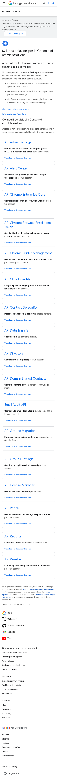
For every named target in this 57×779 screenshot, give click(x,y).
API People (12, 508)
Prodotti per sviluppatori (12, 657)
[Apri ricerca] (44, 3)
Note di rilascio (8, 661)
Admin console (11, 11)
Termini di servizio (9, 669)
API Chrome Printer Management (28, 253)
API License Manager (19, 485)
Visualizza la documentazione (15, 109)
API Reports (12, 536)
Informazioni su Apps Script (14, 114)
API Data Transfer (17, 330)
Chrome (5, 739)
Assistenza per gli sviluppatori (14, 665)
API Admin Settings (17, 142)
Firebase (5, 743)
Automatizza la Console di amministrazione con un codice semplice (28, 65)
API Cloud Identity (17, 279)
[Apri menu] (4, 3)
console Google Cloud (11, 689)
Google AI (6, 751)
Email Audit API (15, 405)
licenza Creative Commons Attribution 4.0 (38, 589)
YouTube (6, 718)
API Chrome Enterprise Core (24, 195)
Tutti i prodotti (8, 756)
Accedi (51, 3)
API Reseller (12, 559)
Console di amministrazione (13, 681)
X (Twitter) (6, 713)
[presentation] (28, 53)
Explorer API (7, 694)
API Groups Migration (20, 431)
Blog (4, 705)
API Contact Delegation (21, 308)
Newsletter (6, 709)
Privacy (14, 767)
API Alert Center (16, 168)
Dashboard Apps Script (11, 685)
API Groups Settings (18, 459)
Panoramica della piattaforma (14, 652)
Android (5, 735)
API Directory (13, 353)
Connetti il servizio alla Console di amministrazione (22, 121)
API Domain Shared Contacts (25, 379)
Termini (5, 767)
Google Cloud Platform (11, 747)
